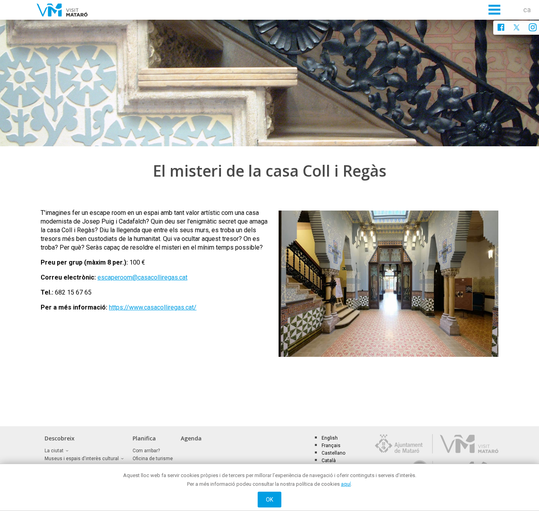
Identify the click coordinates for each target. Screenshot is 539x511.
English (330, 438)
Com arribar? (146, 450)
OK (269, 499)
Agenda (191, 438)
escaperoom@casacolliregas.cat (142, 277)
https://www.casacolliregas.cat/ (153, 307)
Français (331, 445)
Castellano (333, 453)
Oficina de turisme (153, 458)
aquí (346, 484)
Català (329, 460)
